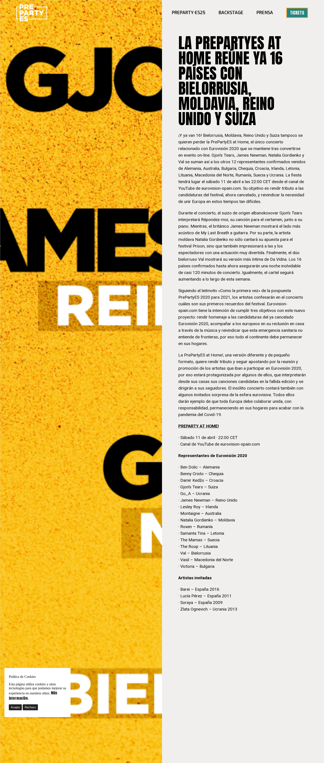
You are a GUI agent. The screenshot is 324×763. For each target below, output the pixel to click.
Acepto (15, 707)
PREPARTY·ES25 (188, 13)
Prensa (265, 13)
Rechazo (30, 707)
